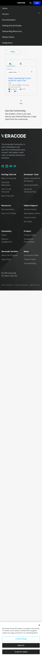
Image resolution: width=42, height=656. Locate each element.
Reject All (21, 645)
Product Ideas (30, 235)
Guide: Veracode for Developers (32, 179)
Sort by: (9, 69)
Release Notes (8, 37)
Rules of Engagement (6, 240)
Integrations (7, 43)
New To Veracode (8, 178)
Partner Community (21, 285)
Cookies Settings (21, 639)
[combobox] (13, 72)
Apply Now (6, 259)
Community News (31, 255)
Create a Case (30, 217)
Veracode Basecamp (5, 183)
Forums (5, 14)
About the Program (9, 255)
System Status (30, 209)
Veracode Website (7, 285)
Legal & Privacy (35, 285)
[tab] (11, 63)
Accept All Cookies (21, 652)
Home (4, 8)
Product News (30, 259)
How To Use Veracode (6, 190)
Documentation (9, 20)
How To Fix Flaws (8, 213)
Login (37, 3)
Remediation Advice (32, 213)
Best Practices (7, 196)
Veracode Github (31, 185)
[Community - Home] (21, 2)
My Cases (28, 221)
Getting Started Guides (12, 25)
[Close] (39, 625)
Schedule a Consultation (29, 240)
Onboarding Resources (12, 31)
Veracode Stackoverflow (30, 190)
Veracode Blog (30, 263)
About (3, 235)
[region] (21, 639)
